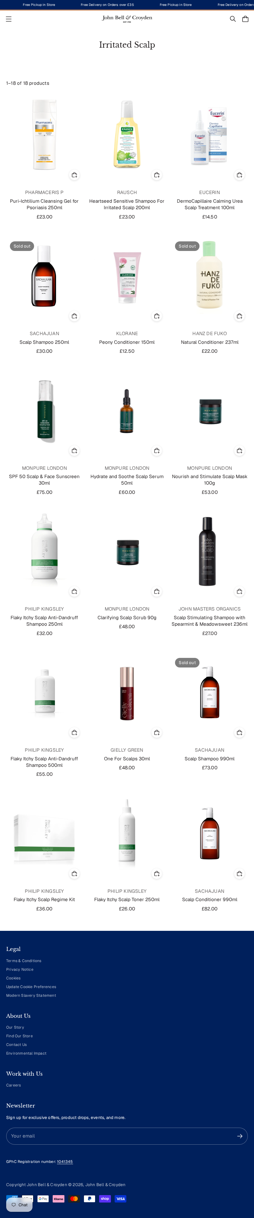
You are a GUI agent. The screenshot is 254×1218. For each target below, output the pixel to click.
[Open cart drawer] (245, 19)
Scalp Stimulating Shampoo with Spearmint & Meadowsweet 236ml (209, 621)
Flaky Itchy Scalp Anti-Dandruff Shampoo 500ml (44, 762)
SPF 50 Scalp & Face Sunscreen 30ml (44, 479)
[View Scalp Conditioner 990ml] (209, 833)
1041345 (65, 1161)
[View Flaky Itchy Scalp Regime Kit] (44, 833)
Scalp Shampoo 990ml (209, 759)
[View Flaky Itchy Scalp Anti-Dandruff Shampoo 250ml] (44, 551)
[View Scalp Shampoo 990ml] (209, 692)
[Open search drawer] (233, 19)
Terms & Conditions (24, 960)
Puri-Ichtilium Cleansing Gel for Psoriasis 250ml (44, 204)
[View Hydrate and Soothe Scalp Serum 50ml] (127, 410)
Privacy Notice (19, 969)
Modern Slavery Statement (31, 995)
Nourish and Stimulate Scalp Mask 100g (209, 479)
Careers (13, 1085)
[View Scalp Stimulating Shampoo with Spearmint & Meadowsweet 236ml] (209, 551)
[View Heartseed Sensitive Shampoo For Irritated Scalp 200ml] (127, 135)
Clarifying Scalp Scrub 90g (127, 618)
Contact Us (16, 1044)
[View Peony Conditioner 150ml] (127, 276)
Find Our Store (19, 1036)
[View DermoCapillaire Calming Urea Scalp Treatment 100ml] (209, 135)
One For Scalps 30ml (127, 759)
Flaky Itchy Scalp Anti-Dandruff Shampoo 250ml (44, 621)
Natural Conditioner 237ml (210, 342)
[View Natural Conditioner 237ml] (209, 276)
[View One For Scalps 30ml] (127, 692)
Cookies (13, 978)
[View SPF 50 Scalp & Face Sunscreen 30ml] (44, 410)
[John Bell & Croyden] (127, 19)
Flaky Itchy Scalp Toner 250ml (127, 899)
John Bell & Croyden (105, 1184)
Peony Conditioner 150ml (127, 342)
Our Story (15, 1027)
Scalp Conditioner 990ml (209, 899)
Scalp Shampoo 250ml (44, 342)
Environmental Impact (26, 1053)
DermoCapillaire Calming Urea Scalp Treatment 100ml (210, 204)
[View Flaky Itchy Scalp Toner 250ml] (127, 833)
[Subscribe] (240, 1136)
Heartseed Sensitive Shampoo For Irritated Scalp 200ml (126, 204)
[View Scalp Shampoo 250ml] (44, 276)
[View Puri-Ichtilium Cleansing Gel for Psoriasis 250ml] (44, 135)
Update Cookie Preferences (31, 986)
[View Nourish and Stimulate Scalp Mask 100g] (209, 410)
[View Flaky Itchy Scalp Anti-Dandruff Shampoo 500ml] (44, 692)
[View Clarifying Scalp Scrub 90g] (127, 551)
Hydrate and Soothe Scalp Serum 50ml (127, 479)
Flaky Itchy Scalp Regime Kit (44, 899)
